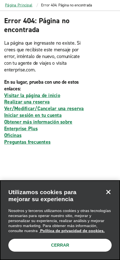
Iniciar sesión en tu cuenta (33, 115)
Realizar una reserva (27, 101)
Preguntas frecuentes (27, 142)
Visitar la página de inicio (32, 95)
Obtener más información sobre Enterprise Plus (38, 125)
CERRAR (60, 245)
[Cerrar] (108, 192)
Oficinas (12, 135)
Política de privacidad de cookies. (72, 230)
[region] (60, 220)
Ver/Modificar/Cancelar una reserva (44, 108)
